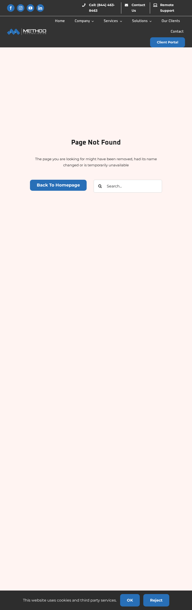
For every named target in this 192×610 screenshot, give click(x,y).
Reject (156, 600)
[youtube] (30, 8)
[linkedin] (40, 8)
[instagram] (20, 8)
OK (130, 600)
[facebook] (11, 8)
